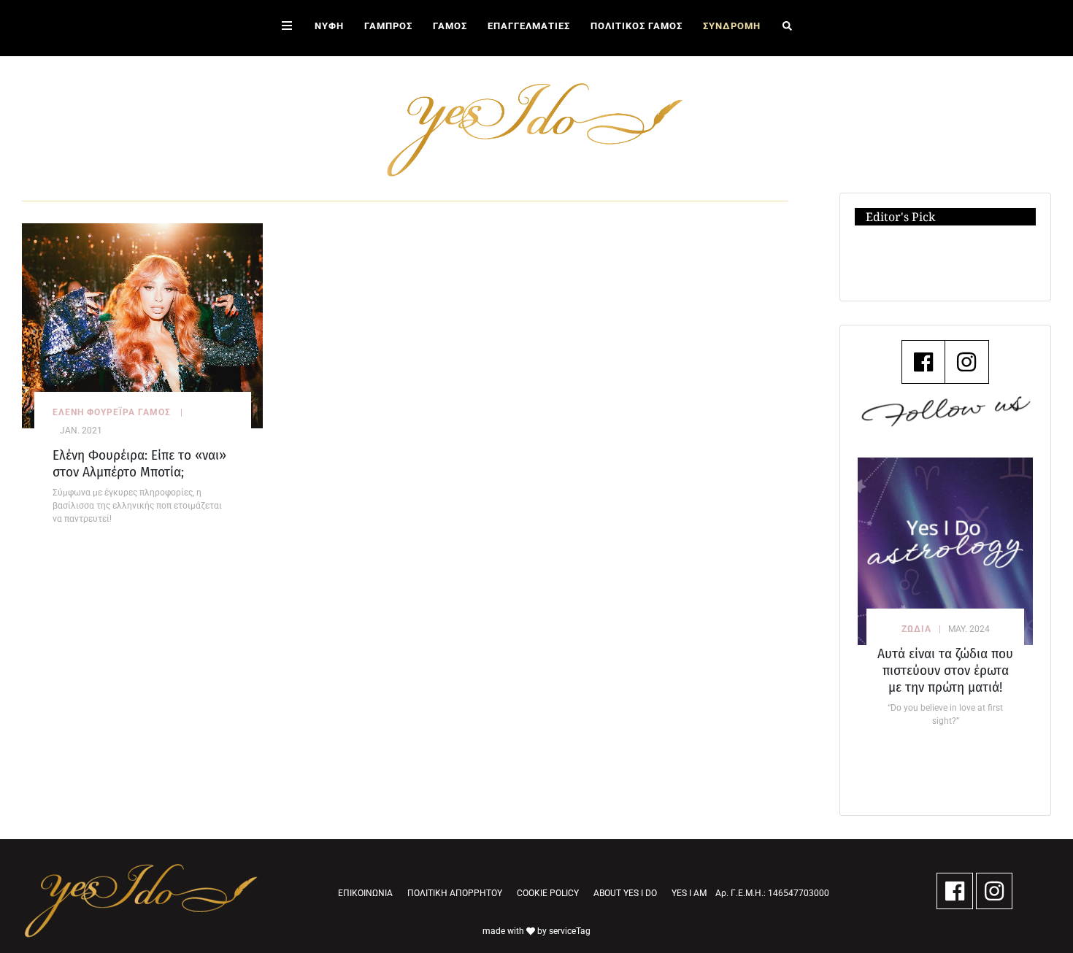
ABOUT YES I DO (625, 893)
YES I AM (689, 893)
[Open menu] (287, 28)
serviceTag (570, 931)
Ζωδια (916, 629)
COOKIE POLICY (548, 893)
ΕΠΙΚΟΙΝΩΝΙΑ (365, 893)
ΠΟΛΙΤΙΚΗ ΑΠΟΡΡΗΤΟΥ (454, 893)
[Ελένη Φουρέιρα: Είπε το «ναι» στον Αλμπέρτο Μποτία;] (142, 325)
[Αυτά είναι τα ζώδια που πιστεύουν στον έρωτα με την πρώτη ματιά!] (945, 551)
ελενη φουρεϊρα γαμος (112, 412)
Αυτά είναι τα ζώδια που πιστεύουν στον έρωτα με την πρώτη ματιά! (945, 670)
